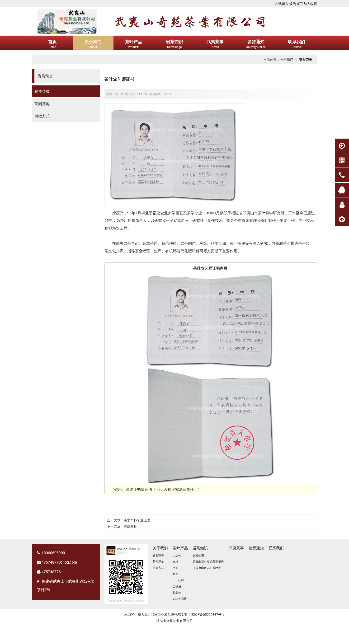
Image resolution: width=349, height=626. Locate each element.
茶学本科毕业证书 (137, 520)
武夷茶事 (236, 548)
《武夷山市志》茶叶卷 (207, 567)
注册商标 (130, 526)
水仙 (175, 567)
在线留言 (281, 3)
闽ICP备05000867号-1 (208, 614)
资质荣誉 (305, 59)
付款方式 (42, 116)
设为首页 (296, 3)
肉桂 (175, 561)
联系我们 (276, 548)
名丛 (175, 574)
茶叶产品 (180, 548)
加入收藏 (310, 3)
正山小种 (178, 580)
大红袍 (177, 555)
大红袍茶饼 (180, 598)
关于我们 (286, 59)
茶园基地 (42, 103)
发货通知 (256, 548)
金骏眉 (177, 586)
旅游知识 (198, 555)
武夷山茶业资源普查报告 (208, 561)
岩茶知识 (200, 548)
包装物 (177, 592)
